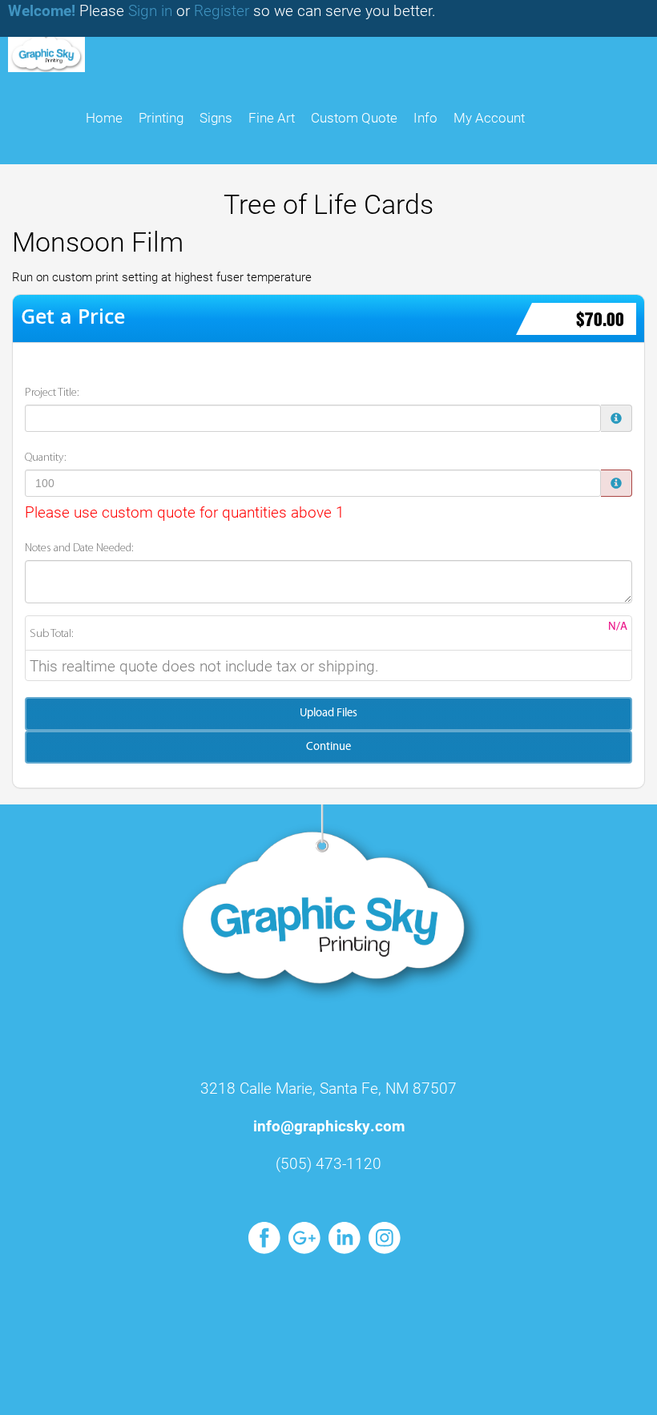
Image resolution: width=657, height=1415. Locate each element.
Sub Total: (52, 634)
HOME (104, 117)
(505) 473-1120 (328, 1163)
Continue (328, 747)
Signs (216, 117)
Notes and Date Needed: (79, 548)
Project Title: (52, 393)
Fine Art (271, 117)
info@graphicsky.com (329, 1125)
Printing (161, 117)
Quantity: (46, 458)
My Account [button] (489, 117)
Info (425, 117)
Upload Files (328, 714)
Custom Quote (354, 117)
